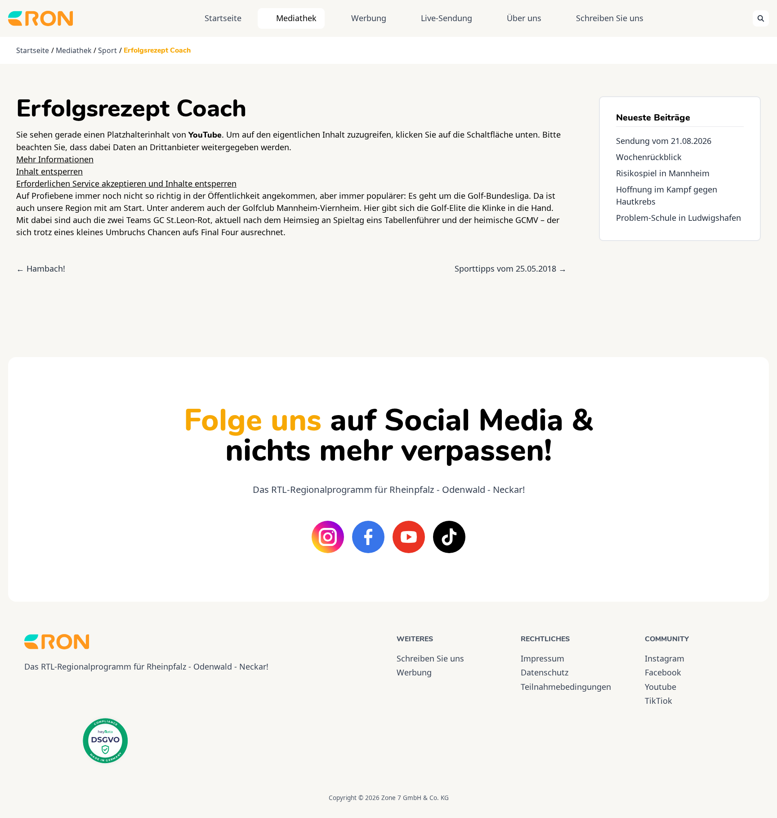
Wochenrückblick (649, 157)
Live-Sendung (446, 18)
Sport (107, 50)
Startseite (223, 18)
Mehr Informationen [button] (55, 159)
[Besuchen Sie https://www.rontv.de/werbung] (680, 291)
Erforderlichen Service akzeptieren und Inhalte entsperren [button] (126, 183)
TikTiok (658, 700)
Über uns (524, 18)
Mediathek (296, 18)
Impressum (542, 658)
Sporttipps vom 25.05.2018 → (511, 268)
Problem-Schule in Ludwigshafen (678, 217)
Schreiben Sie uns (609, 18)
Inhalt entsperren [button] (49, 171)
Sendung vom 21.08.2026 (663, 140)
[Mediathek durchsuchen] (761, 18)
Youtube (660, 686)
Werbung (368, 18)
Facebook (663, 672)
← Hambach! (40, 268)
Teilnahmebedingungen (566, 686)
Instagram (664, 658)
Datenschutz (544, 672)
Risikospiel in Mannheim (663, 173)
